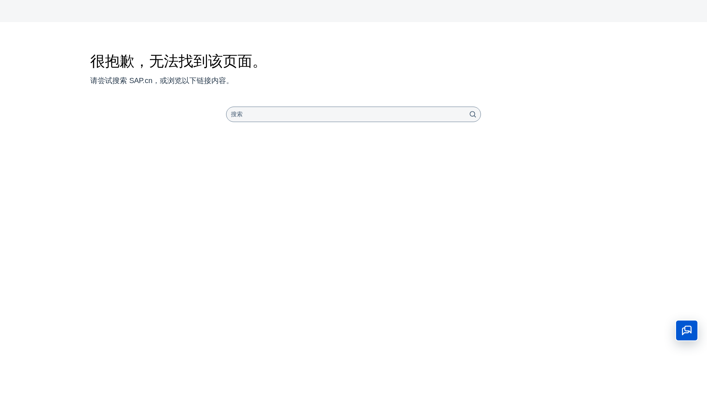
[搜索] (473, 114)
